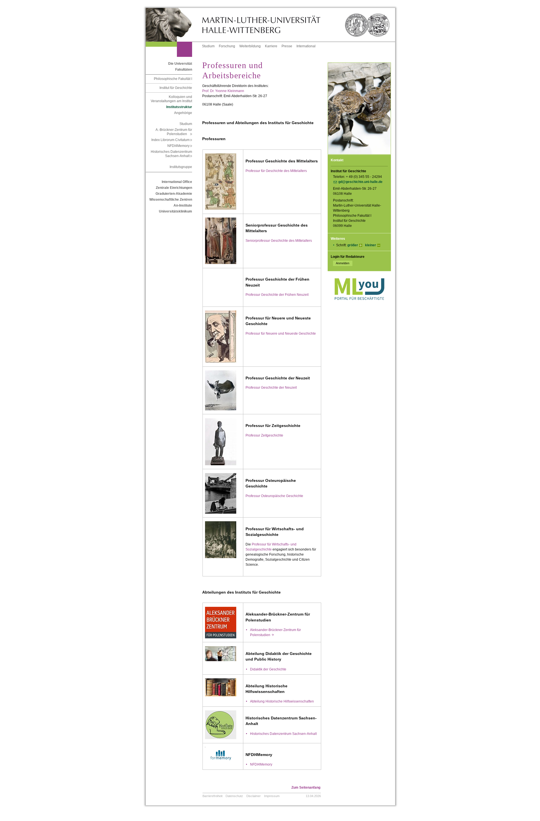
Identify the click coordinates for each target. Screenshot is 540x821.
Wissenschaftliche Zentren (170, 200)
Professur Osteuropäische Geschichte (274, 496)
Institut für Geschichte (175, 88)
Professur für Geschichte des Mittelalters (276, 171)
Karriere (271, 46)
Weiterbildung (250, 46)
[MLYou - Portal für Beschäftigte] (359, 306)
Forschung (227, 46)
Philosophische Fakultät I (173, 79)
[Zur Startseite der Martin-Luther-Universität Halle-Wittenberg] (174, 25)
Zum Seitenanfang (305, 787)
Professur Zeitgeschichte (264, 435)
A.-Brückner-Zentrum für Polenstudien (174, 132)
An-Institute (183, 205)
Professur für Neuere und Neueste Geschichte (281, 333)
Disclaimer (253, 796)
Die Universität (180, 64)
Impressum (272, 796)
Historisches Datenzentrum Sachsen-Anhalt (171, 154)
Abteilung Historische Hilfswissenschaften (282, 701)
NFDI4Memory (179, 146)
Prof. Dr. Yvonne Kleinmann (223, 91)
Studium (208, 46)
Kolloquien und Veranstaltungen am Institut (171, 99)
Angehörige (183, 113)
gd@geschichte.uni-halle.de (360, 182)
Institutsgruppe (181, 167)
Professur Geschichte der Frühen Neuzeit (277, 295)
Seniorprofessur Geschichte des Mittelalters (279, 241)
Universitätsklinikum (175, 211)
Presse (287, 46)
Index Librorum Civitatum (171, 140)
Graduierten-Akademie (174, 194)
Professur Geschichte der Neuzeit (271, 388)
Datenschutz (234, 796)
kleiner (370, 245)
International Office (177, 182)
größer (352, 245)
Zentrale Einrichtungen (174, 188)
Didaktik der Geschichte (268, 669)
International (306, 46)
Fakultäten (183, 69)
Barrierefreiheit (212, 796)
